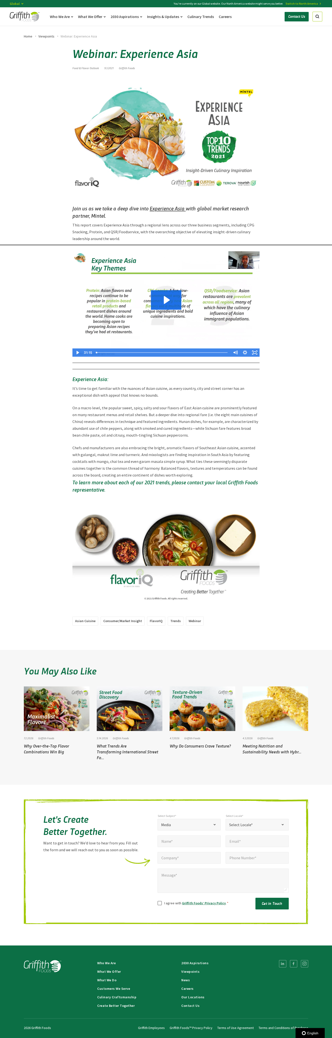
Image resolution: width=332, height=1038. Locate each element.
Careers (187, 988)
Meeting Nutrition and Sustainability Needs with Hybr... (272, 749)
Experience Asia (168, 208)
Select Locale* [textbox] (241, 824)
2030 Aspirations (195, 963)
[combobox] (189, 825)
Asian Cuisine (85, 621)
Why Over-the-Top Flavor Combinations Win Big (46, 749)
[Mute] (235, 352)
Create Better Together (116, 1005)
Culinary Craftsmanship (116, 997)
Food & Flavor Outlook (85, 68)
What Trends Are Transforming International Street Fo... (127, 751)
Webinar (195, 621)
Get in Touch (272, 903)
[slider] (162, 352)
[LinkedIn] (282, 963)
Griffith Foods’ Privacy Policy (204, 903)
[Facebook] (293, 963)
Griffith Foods (127, 68)
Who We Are (106, 963)
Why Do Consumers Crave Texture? (200, 746)
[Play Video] (77, 352)
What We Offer (109, 971)
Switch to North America (302, 3)
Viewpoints (46, 36)
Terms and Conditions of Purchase (283, 1028)
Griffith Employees (151, 1028)
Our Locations (193, 997)
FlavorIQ (156, 621)
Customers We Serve (113, 988)
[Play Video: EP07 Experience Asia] (166, 300)
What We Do (106, 980)
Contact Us (190, 1005)
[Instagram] (304, 963)
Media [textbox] (166, 824)
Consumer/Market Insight (122, 621)
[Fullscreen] (255, 352)
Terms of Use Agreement (235, 1028)
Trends (175, 621)
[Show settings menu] (245, 352)
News (185, 980)
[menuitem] (282, 963)
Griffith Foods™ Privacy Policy (191, 1028)
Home (28, 36)
